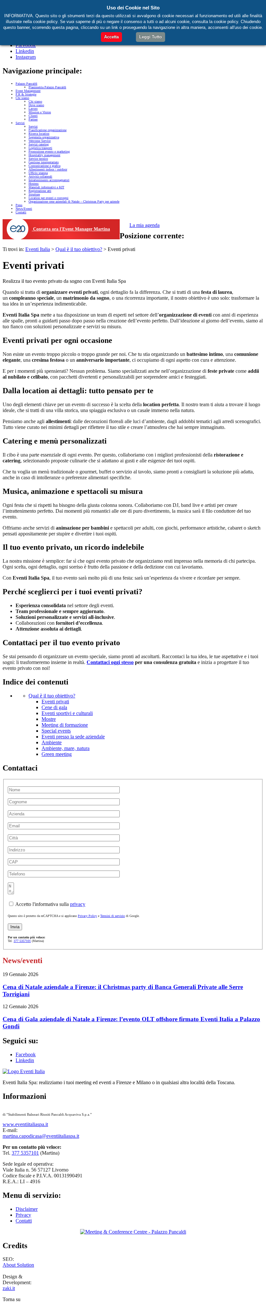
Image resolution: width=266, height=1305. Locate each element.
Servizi (20, 123)
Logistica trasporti (40, 148)
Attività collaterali (40, 176)
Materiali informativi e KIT (46, 187)
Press (19, 205)
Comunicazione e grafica (44, 166)
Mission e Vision (40, 112)
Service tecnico (38, 158)
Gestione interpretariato (44, 162)
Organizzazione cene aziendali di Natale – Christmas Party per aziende (74, 201)
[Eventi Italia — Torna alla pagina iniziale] (24, 1071)
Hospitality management (44, 155)
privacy (77, 904)
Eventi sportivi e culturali (67, 713)
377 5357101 (22, 941)
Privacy (23, 1215)
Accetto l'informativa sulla (49, 904)
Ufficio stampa (38, 173)
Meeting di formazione (65, 725)
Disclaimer (27, 1209)
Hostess (34, 183)
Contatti (21, 212)
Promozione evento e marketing (49, 151)
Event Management (28, 91)
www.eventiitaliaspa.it (25, 1124)
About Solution (18, 1265)
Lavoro (33, 108)
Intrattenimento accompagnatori (49, 180)
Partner (33, 119)
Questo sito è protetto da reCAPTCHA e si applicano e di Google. (74, 916)
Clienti (33, 116)
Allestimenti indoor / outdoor (48, 169)
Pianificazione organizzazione (47, 130)
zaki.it (9, 1288)
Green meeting (57, 754)
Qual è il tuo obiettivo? (52, 695)
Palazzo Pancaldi (26, 83)
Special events (56, 731)
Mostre (49, 719)
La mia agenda (144, 225)
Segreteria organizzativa (44, 137)
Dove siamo (36, 105)
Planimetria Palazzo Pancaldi (47, 87)
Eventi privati (55, 701)
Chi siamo (22, 98)
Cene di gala (54, 707)
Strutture (34, 194)
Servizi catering (39, 144)
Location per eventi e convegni (48, 198)
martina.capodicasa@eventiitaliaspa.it (41, 1136)
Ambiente (52, 742)
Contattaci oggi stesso (110, 662)
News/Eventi (24, 208)
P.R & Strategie (26, 94)
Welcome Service (40, 141)
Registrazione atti (40, 191)
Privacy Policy (87, 916)
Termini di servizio (112, 916)
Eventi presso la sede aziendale (73, 736)
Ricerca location (39, 133)
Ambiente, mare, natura (66, 748)
